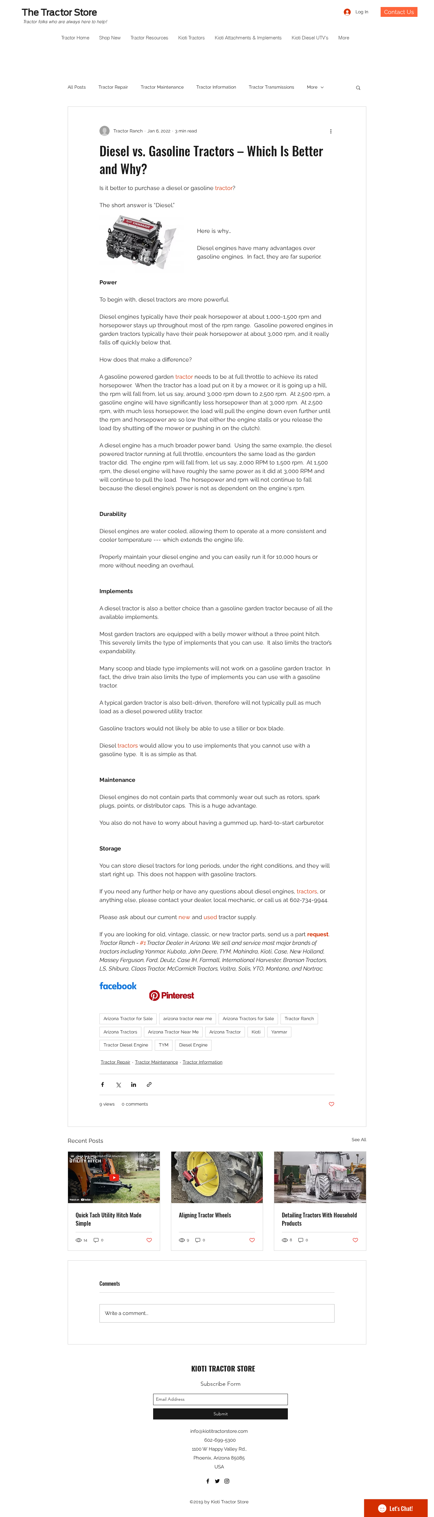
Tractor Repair (113, 87)
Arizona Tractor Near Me (173, 1031)
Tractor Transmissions (271, 87)
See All (359, 1139)
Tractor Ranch (299, 1018)
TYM (163, 1044)
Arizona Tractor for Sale (128, 1018)
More (312, 87)
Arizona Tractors (120, 1031)
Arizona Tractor (225, 1031)
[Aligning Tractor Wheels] (217, 1177)
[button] (358, 87)
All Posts (77, 87)
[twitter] (217, 1481)
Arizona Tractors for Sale (248, 1018)
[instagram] (227, 1481)
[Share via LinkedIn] (134, 1084)
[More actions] (331, 131)
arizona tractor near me (187, 1018)
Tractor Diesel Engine (126, 1044)
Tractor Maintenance (162, 87)
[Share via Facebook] (102, 1084)
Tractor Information (216, 87)
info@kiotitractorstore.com (219, 1431)
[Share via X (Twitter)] (118, 1084)
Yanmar (279, 1031)
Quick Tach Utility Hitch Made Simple (108, 1219)
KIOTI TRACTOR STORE (223, 1368)
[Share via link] (149, 1084)
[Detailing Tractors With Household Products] (320, 1177)
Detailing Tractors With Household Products (319, 1219)
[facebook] (208, 1481)
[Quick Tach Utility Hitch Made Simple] (114, 1177)
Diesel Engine (193, 1044)
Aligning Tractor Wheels (205, 1215)
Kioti (256, 1031)
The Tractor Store (59, 12)
